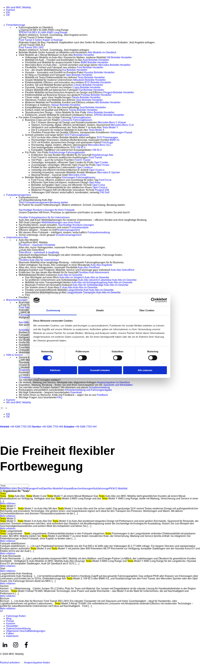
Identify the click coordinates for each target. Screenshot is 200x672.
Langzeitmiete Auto (90, 290)
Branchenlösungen (16, 300)
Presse (10, 621)
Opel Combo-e (84, 167)
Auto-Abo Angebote (101, 265)
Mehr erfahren (7, 503)
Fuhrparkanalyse (79, 227)
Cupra (86, 87)
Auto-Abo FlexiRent (89, 267)
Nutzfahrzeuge (67, 152)
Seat (93, 107)
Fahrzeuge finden (16, 616)
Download (76, 392)
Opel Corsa (98, 185)
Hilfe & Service (14, 355)
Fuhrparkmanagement (18, 195)
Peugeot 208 (102, 190)
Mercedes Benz (14, 488)
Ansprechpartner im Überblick (113, 382)
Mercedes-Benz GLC (99, 145)
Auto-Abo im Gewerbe (70, 275)
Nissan (65, 105)
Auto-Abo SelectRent (122, 270)
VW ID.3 (97, 150)
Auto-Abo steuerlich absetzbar (107, 280)
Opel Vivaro (102, 165)
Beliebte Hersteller (84, 55)
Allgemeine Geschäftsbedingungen (25, 631)
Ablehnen (55, 370)
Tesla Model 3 (96, 130)
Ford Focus (105, 180)
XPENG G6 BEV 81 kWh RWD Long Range (43, 32)
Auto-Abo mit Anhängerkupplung (101, 282)
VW (119, 57)
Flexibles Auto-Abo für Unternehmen (39, 260)
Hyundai (99, 72)
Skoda (86, 97)
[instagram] (16, 649)
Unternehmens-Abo (17, 237)
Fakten (10, 633)
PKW (112, 488)
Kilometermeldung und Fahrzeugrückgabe (88, 390)
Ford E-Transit (82, 160)
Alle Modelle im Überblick (102, 52)
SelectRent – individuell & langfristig (39, 252)
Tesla (91, 77)
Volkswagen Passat (121, 132)
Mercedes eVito (77, 175)
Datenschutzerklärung (18, 628)
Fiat (91, 90)
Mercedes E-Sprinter (108, 172)
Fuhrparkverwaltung (99, 232)
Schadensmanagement (68, 235)
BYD (98, 82)
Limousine (76, 120)
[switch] (82, 357)
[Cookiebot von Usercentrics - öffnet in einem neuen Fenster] (153, 300)
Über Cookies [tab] (146, 310)
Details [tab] (100, 310)
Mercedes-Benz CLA (122, 125)
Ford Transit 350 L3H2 (31, 47)
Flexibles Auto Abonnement (93, 272)
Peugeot (118, 92)
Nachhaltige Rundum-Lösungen (76, 225)
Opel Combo (101, 162)
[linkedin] (5, 649)
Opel (79, 75)
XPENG (109, 115)
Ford (90, 67)
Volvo (100, 112)
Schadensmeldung (29, 377)
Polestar (96, 95)
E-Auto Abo (79, 287)
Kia (74, 70)
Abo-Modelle (55, 488)
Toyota (83, 110)
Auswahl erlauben (100, 370)
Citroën (88, 85)
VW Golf (104, 192)
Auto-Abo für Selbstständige (100, 285)
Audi (96, 60)
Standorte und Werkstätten (118, 385)
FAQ (59, 397)
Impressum (12, 636)
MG (107, 102)
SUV (77, 135)
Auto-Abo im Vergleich (84, 277)
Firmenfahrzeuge (15, 25)
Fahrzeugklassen (81, 117)
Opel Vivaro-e (97, 170)
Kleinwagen (78, 177)
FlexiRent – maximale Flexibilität (37, 245)
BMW (94, 62)
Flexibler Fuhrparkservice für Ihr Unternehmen (44, 217)
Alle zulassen (145, 370)
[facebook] (26, 649)
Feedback (102, 395)
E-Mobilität (121, 488)
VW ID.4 (80, 147)
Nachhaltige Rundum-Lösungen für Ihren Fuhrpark (47, 210)
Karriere (10, 10)
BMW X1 (115, 140)
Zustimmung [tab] (53, 310)
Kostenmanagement (68, 230)
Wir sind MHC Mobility (18, 7)
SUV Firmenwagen (107, 137)
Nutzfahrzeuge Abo (102, 155)
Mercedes (114, 65)
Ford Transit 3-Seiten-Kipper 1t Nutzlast (40, 40)
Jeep (89, 100)
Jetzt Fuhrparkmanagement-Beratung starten (43, 202)
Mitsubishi (89, 80)
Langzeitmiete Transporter (94, 292)
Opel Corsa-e (99, 187)
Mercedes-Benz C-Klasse (112, 122)
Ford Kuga (107, 142)
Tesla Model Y (110, 127)
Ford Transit (95, 157)
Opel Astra (94, 182)
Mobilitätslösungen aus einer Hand (61, 222)
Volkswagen (30, 488)
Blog (8, 618)
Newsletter (12, 626)
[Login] (2, 431)
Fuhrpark (67, 488)
